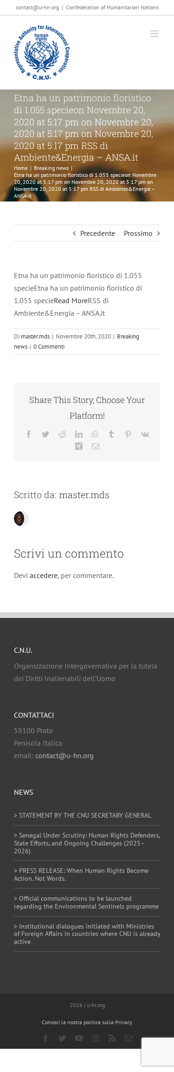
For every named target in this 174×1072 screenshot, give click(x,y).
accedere (44, 575)
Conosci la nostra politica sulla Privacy (87, 1022)
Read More (71, 300)
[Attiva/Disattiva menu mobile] (155, 34)
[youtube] (79, 1038)
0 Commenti (48, 347)
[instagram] (95, 1038)
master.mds (35, 336)
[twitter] (62, 1038)
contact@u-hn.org (64, 755)
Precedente (97, 233)
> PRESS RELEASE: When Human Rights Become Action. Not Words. (81, 874)
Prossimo (138, 233)
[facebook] (45, 1038)
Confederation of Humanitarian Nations (112, 7)
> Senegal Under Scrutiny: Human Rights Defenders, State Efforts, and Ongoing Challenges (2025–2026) (87, 843)
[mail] (129, 1038)
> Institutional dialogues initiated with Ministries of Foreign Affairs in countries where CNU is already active (87, 934)
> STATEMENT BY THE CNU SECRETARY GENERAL (82, 815)
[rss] (112, 1038)
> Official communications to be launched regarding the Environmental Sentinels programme (86, 902)
